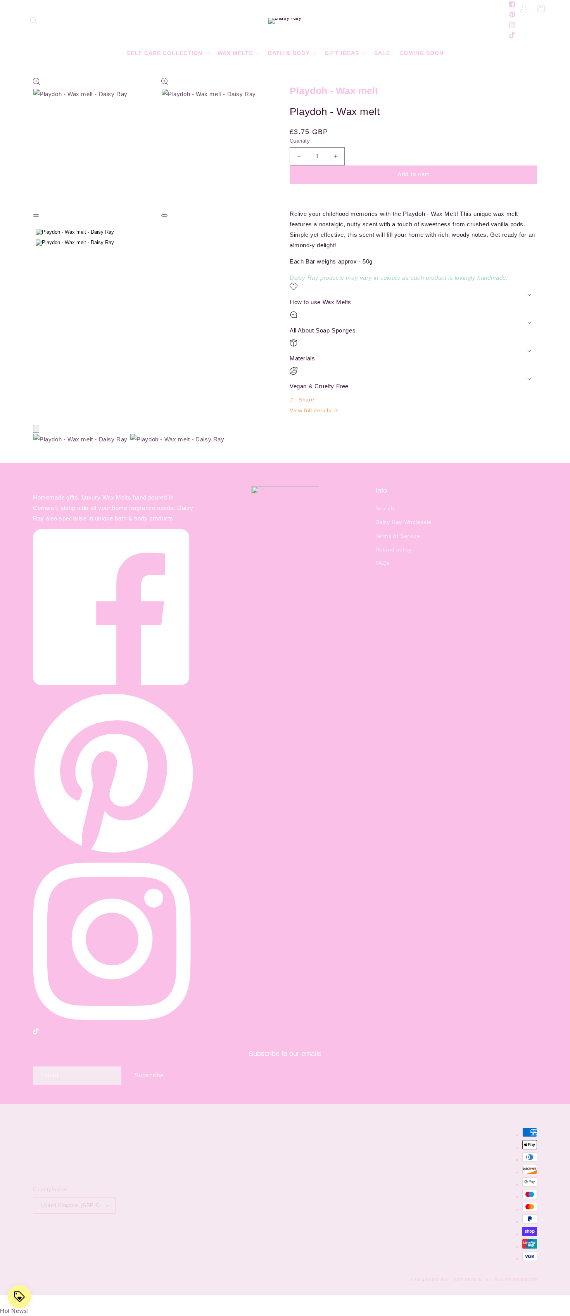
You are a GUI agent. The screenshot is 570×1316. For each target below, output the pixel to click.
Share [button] (306, 399)
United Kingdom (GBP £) (70, 1205)
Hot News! (14, 1310)
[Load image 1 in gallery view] (75, 232)
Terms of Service (397, 536)
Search (384, 508)
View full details (311, 410)
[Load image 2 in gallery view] (75, 242)
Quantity (300, 141)
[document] (285, 441)
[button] (33, 20)
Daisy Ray (437, 1280)
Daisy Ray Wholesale (403, 522)
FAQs (382, 563)
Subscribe (149, 1075)
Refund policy (393, 549)
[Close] (36, 429)
